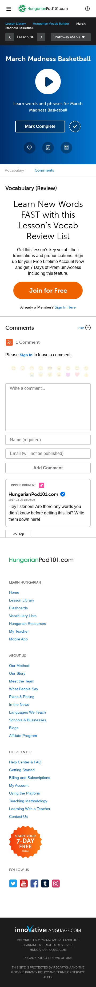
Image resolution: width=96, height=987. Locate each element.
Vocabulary (14, 170)
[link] (9, 37)
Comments (44, 170)
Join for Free (48, 290)
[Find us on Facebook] (34, 883)
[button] (87, 8)
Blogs (13, 728)
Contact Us (18, 816)
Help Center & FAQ (25, 762)
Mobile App (18, 639)
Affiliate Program (23, 735)
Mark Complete (40, 126)
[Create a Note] (48, 148)
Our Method (19, 665)
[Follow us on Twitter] (13, 883)
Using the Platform (24, 793)
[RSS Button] (9, 342)
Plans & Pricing (21, 697)
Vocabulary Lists (23, 616)
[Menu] (8, 8)
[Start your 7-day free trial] (25, 842)
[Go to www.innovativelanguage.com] (48, 928)
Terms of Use (61, 957)
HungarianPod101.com (48, 949)
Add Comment (48, 468)
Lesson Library (15, 23)
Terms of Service (70, 972)
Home (14, 592)
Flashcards (18, 608)
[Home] (43, 12)
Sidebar (71, 37)
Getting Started (22, 770)
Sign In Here (65, 307)
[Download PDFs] (66, 148)
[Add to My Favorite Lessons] (29, 148)
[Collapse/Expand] (48, 327)
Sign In (26, 355)
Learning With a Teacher (29, 809)
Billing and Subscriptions (29, 778)
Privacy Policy (35, 957)
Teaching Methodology (28, 801)
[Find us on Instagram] (56, 883)
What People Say (23, 689)
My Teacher (19, 631)
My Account (19, 785)
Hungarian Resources (27, 623)
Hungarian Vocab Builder (51, 23)
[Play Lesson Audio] (48, 81)
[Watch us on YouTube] (24, 883)
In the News (19, 704)
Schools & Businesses (27, 720)
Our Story (17, 673)
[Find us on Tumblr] (45, 883)
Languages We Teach (27, 712)
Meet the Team (21, 681)
